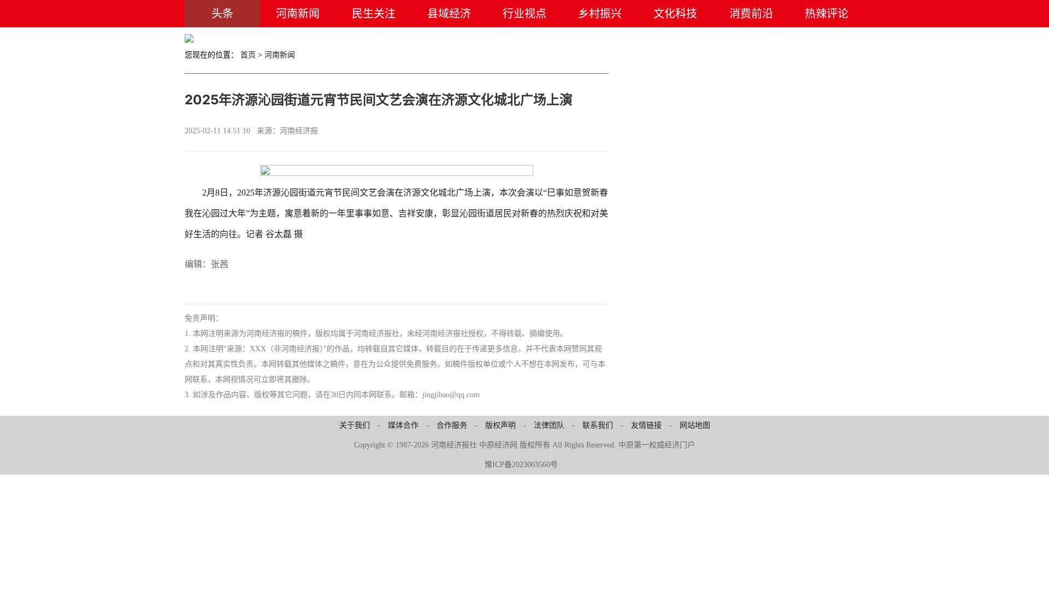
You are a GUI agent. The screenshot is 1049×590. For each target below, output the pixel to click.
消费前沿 (751, 13)
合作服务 (452, 425)
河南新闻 (298, 13)
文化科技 (675, 13)
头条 (222, 13)
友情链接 (646, 425)
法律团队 (549, 425)
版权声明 (500, 425)
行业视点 (524, 13)
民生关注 (374, 13)
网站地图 (695, 425)
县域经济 (449, 13)
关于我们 (354, 425)
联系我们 (597, 425)
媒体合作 (403, 425)
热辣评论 (826, 13)
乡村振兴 (600, 13)
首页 (248, 55)
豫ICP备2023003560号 (521, 465)
